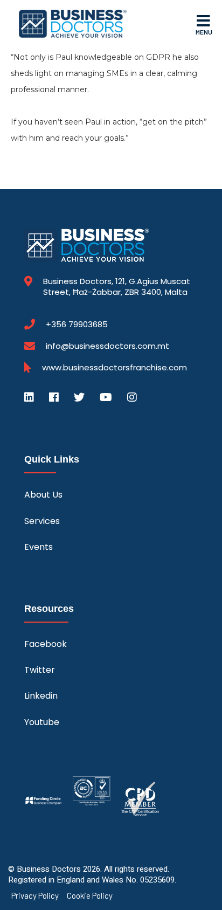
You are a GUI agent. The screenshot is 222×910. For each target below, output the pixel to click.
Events (38, 547)
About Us (43, 494)
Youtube (41, 722)
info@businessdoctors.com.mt (107, 345)
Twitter (39, 670)
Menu (204, 32)
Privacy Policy (35, 895)
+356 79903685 (77, 324)
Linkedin (41, 696)
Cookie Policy (90, 895)
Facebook (45, 644)
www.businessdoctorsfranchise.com (114, 367)
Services (42, 521)
